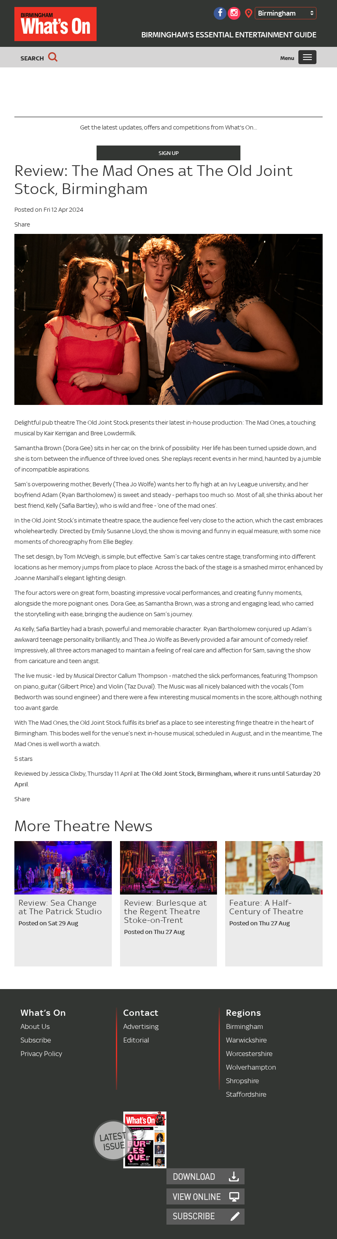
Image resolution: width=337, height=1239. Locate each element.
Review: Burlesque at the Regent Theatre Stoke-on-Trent (165, 911)
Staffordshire (246, 1094)
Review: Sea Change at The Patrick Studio (60, 907)
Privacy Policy (41, 1053)
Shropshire (242, 1080)
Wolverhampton (251, 1067)
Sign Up (169, 153)
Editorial (136, 1040)
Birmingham (276, 13)
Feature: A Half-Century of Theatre (266, 907)
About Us (35, 1026)
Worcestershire (249, 1053)
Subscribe (36, 1040)
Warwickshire (246, 1040)
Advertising (141, 1026)
